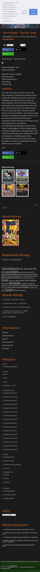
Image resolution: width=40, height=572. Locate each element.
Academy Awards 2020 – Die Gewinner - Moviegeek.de (17, 540)
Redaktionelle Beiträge (10, 367)
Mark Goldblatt (9, 285)
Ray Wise (19, 287)
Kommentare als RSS (7, 345)
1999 (34, 269)
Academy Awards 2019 (10, 401)
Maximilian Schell (17, 285)
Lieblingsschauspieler (10, 495)
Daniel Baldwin (29, 276)
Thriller (9, 289)
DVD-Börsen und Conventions (12, 465)
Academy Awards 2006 (10, 450)
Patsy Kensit (4, 287)
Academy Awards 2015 (10, 416)
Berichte (6, 454)
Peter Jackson (11, 287)
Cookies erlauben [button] (33, 12)
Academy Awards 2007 (10, 446)
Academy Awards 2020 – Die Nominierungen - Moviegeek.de (19, 545)
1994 (30, 269)
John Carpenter (30, 280)
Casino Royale (34, 537)
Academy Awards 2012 (10, 427)
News (5, 364)
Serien (5, 382)
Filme (5, 374)
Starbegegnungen (9, 457)
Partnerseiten (5, 348)
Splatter (26, 287)
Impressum (5, 332)
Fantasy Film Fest (9, 461)
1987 (21, 269)
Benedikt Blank (8, 39)
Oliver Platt (36, 285)
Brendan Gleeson (12, 274)
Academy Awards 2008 (10, 442)
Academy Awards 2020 (10, 397)
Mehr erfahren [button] (7, 21)
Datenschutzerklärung (7, 335)
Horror (4, 280)
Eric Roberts (16, 278)
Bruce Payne (29, 274)
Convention (16, 276)
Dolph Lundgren (6, 278)
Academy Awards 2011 (10, 431)
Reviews (6, 372)
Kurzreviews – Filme (10, 386)
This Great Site (11, 567)
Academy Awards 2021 (10, 393)
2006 (8, 272)
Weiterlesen (22, 24)
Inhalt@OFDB (7, 89)
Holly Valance (31, 278)
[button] (8, 49)
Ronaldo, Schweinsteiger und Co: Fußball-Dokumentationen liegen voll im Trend (15, 312)
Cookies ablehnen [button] (24, 12)
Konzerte (6, 468)
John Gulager (5, 283)
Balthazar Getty (29, 272)
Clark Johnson (9, 276)
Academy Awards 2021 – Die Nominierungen (17, 307)
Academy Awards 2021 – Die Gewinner (15, 303)
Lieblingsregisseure (9, 491)
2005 (3, 272)
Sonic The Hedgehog (10, 317)
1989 (26, 269)
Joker (3, 546)
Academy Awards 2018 (10, 404)
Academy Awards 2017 (10, 408)
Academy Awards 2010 (10, 434)
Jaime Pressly (12, 280)
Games (6, 378)
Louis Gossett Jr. (24, 283)
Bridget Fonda (22, 274)
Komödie (14, 283)
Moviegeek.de (13, 566)
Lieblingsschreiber (9, 499)
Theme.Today (29, 567)
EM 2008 (6, 475)
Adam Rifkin (21, 272)
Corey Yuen (23, 276)
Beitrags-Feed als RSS (7, 342)
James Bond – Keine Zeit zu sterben (14, 300)
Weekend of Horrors (19, 290)
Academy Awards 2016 (10, 412)
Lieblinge (6, 488)
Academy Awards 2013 (10, 423)
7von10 (5, 268)
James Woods (20, 280)
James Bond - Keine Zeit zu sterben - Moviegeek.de (16, 529)
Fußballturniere (8, 472)
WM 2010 (6, 482)
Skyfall (32, 529)
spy (30, 287)
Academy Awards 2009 (10, 438)
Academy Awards (9, 390)
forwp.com (23, 567)
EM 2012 (6, 479)
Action (14, 271)
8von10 (14, 268)
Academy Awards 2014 (10, 419)
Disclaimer (5, 338)
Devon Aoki (35, 276)
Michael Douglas (27, 285)
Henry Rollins (24, 278)
